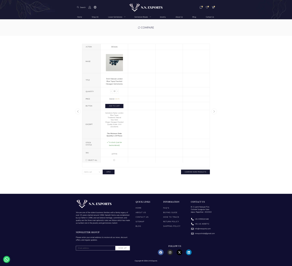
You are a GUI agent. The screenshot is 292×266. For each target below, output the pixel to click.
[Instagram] (170, 252)
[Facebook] (161, 252)
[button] (81, 7)
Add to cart (114, 106)
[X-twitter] (179, 252)
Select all (92, 160)
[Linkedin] (189, 252)
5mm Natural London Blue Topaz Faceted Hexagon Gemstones (114, 81)
